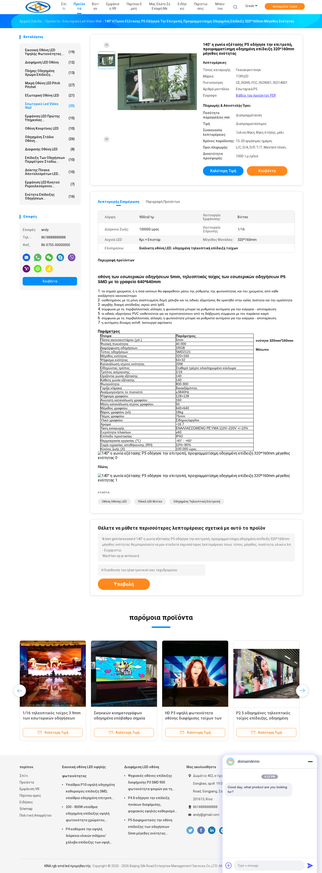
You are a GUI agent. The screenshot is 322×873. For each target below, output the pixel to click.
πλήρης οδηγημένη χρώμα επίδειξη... (50, 73)
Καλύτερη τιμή (223, 171)
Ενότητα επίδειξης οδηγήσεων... (50, 196)
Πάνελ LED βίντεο (150, 501)
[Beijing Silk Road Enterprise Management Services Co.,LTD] (38, 7)
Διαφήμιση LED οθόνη (50, 62)
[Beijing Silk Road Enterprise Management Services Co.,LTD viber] (71, 257)
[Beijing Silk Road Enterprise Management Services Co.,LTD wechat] (49, 257)
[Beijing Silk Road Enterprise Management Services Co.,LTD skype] (60, 257)
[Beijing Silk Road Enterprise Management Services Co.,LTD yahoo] (26, 268)
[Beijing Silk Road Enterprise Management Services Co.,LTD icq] (37, 268)
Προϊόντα (27, 782)
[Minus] (310, 761)
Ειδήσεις (26, 802)
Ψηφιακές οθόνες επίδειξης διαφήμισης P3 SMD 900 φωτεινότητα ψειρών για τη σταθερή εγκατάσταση (150, 783)
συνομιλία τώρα (285, 6)
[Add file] (228, 865)
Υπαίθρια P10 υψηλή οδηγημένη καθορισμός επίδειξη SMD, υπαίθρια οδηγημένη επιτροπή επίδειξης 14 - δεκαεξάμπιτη (90, 792)
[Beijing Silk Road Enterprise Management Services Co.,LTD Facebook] (201, 830)
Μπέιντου (220, 6)
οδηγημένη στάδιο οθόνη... (50, 139)
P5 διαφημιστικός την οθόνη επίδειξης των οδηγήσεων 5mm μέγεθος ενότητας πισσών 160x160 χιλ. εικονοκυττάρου (150, 827)
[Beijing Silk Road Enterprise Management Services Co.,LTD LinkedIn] (212, 830)
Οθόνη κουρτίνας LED (50, 128)
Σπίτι (24, 776)
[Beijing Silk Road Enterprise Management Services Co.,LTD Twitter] (190, 830)
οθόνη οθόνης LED (114, 501)
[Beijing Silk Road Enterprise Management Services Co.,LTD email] (26, 257)
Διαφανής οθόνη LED (50, 149)
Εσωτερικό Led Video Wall (50, 106)
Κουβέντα (50, 281)
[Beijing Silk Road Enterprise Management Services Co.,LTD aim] (49, 268)
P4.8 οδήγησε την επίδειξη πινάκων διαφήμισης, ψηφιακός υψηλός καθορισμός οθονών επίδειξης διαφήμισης (152, 805)
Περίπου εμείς (30, 795)
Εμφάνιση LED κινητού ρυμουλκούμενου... (50, 184)
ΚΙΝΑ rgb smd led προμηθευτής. (68, 866)
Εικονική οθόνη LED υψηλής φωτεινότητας (84, 771)
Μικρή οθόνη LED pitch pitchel (50, 85)
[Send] (310, 865)
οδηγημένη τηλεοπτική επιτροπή (196, 501)
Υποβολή (124, 584)
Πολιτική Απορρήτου (36, 815)
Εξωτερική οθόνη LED (50, 95)
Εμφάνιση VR (29, 789)
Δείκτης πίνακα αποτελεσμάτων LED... (50, 172)
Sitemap (26, 809)
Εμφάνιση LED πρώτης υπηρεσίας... (50, 118)
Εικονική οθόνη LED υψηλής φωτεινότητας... (50, 52)
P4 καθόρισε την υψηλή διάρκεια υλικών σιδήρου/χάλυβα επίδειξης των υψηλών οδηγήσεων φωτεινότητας (90, 836)
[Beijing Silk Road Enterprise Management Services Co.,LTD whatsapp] (37, 257)
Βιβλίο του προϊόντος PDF (256, 95)
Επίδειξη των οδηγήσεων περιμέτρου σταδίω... (50, 159)
